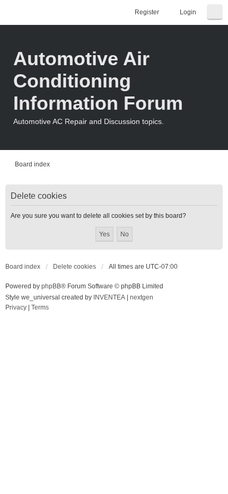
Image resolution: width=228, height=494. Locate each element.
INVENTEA (109, 297)
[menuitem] (16, 308)
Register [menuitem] (147, 12)
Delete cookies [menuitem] (74, 266)
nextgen (141, 297)
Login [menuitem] (188, 12)
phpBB (51, 286)
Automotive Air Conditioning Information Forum (98, 81)
